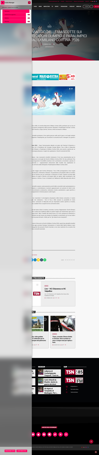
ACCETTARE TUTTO (22, 450)
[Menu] (2, 2)
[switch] (29, 14)
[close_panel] (29, 2)
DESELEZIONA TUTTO (10, 450)
